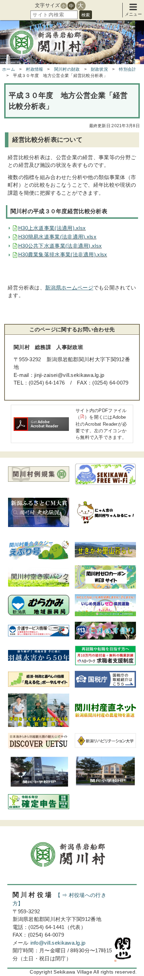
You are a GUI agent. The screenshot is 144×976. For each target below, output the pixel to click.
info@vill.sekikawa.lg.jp (58, 943)
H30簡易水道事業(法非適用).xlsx (57, 237)
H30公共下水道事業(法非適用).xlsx (60, 246)
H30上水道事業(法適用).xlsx (52, 228)
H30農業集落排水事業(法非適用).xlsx (62, 254)
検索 (85, 15)
